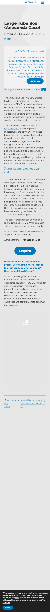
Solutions (16, 400)
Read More (35, 81)
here (17, 598)
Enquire (25, 251)
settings (6, 602)
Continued (39, 76)
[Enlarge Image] (25, 89)
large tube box (11, 128)
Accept (7, 608)
